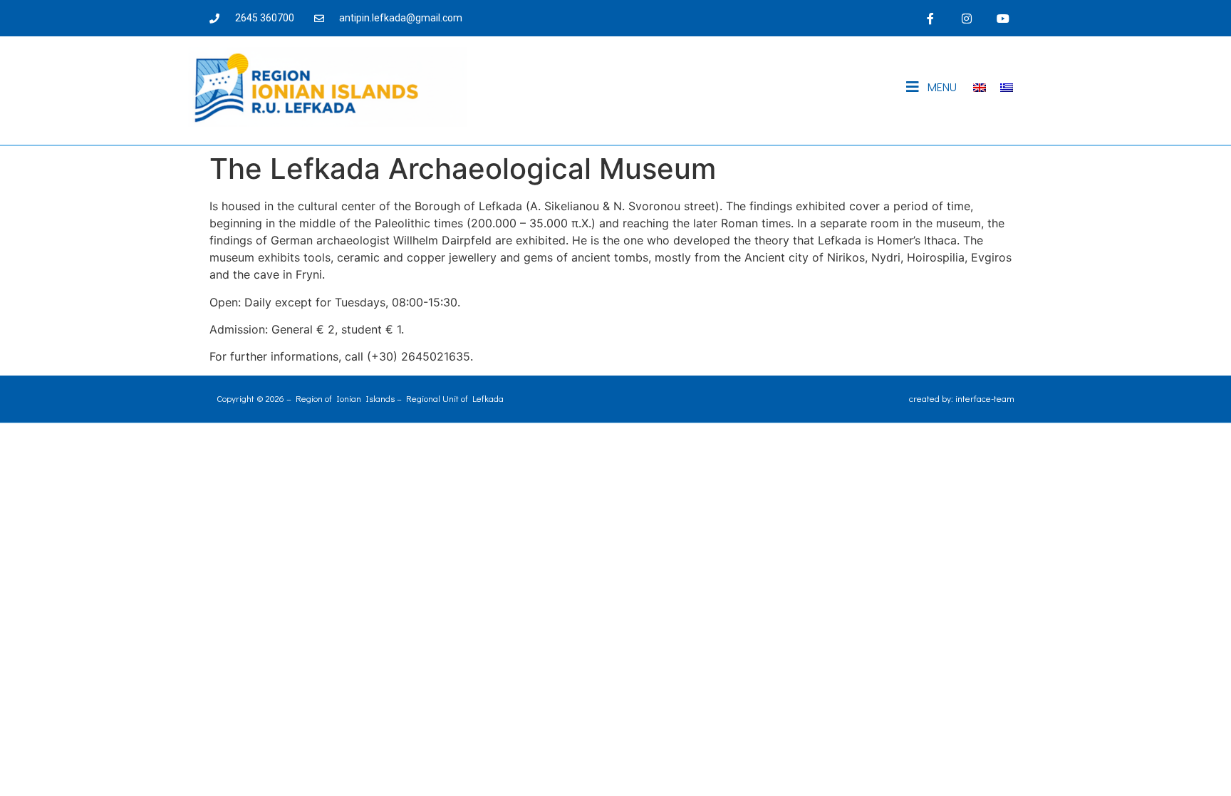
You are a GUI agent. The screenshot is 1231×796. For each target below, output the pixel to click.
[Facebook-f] (930, 18)
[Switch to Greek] (1006, 87)
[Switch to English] (979, 87)
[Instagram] (967, 18)
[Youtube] (1003, 18)
